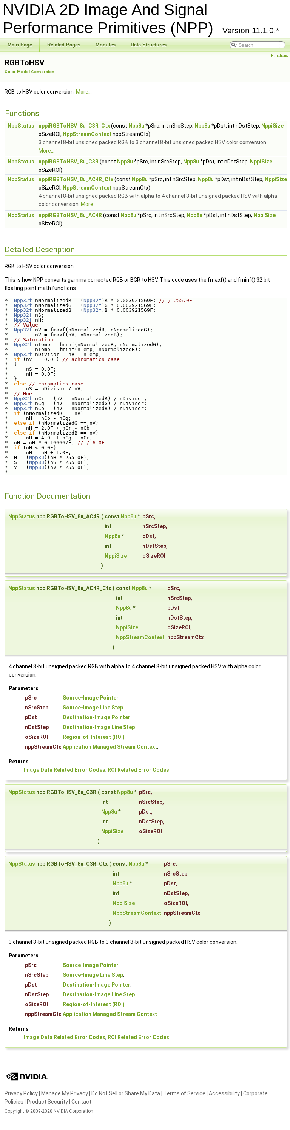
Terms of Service (184, 1093)
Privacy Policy (21, 1093)
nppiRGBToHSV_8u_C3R (69, 162)
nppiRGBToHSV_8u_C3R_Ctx (74, 126)
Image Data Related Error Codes (64, 770)
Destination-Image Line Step (99, 727)
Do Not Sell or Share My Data (125, 1093)
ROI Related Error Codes (138, 770)
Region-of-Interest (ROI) (94, 737)
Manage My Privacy (64, 1093)
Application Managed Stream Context (110, 747)
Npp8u (136, 126)
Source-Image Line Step (93, 708)
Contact (81, 1102)
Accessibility (224, 1093)
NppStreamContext (87, 134)
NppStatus (21, 126)
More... (84, 92)
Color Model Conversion (29, 71)
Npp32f (23, 300)
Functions (279, 55)
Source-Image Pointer (91, 698)
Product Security (47, 1102)
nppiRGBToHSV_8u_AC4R (70, 215)
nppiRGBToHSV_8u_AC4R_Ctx (76, 179)
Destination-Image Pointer (96, 717)
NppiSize (272, 126)
